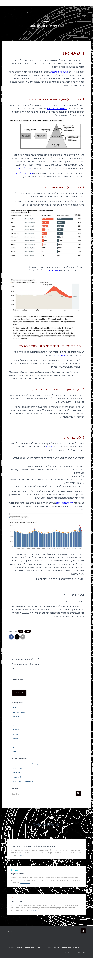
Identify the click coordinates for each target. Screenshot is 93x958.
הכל (21, 631)
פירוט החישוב (59, 355)
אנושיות (15, 708)
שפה (14, 752)
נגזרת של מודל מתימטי (57, 108)
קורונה (27, 631)
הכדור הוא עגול (18, 768)
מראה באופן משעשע (59, 72)
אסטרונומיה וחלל (19, 712)
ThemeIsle (82, 953)
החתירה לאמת (18, 721)
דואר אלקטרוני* (17, 679)
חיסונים (15, 734)
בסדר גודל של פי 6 (24, 173)
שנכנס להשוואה (24, 168)
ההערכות (49, 447)
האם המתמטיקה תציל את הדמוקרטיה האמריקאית (30, 764)
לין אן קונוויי (17, 777)
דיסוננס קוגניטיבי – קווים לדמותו (24, 781)
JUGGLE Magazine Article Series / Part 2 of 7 (62, 947)
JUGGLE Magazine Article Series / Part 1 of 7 (25, 947)
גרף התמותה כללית (64, 503)
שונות (15, 747)
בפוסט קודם (54, 270)
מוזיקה (15, 738)
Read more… (22, 855)
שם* (13, 668)
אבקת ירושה (17, 773)
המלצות (16, 730)
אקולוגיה (16, 716)
